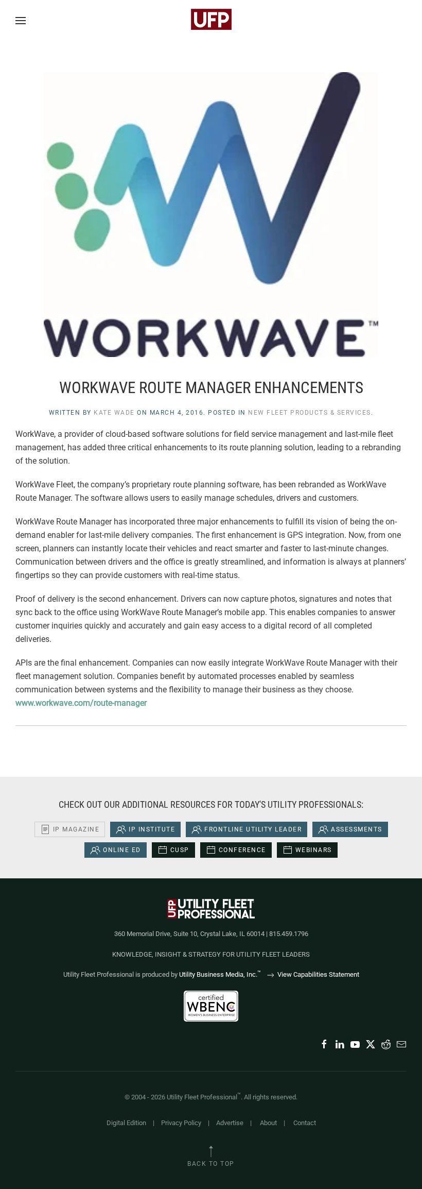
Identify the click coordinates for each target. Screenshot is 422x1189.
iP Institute (152, 829)
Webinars (313, 850)
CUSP (179, 850)
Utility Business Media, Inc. (220, 974)
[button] (20, 20)
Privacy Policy (181, 1123)
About (268, 1123)
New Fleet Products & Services (309, 412)
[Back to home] (211, 20)
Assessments (356, 829)
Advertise (229, 1123)
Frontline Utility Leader (253, 829)
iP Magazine (76, 829)
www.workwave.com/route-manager (81, 703)
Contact (304, 1123)
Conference (242, 850)
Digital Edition (126, 1123)
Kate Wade (114, 412)
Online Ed (122, 850)
